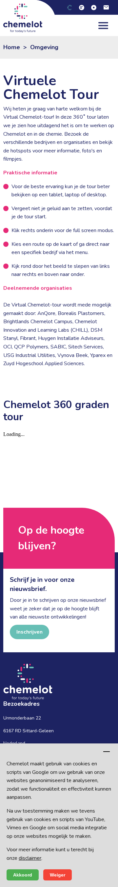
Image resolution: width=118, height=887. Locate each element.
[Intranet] (96, 7)
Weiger (57, 874)
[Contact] (109, 7)
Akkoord (22, 874)
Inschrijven (29, 632)
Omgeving (44, 47)
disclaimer (30, 858)
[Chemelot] (72, 7)
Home (11, 47)
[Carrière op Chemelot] (84, 7)
